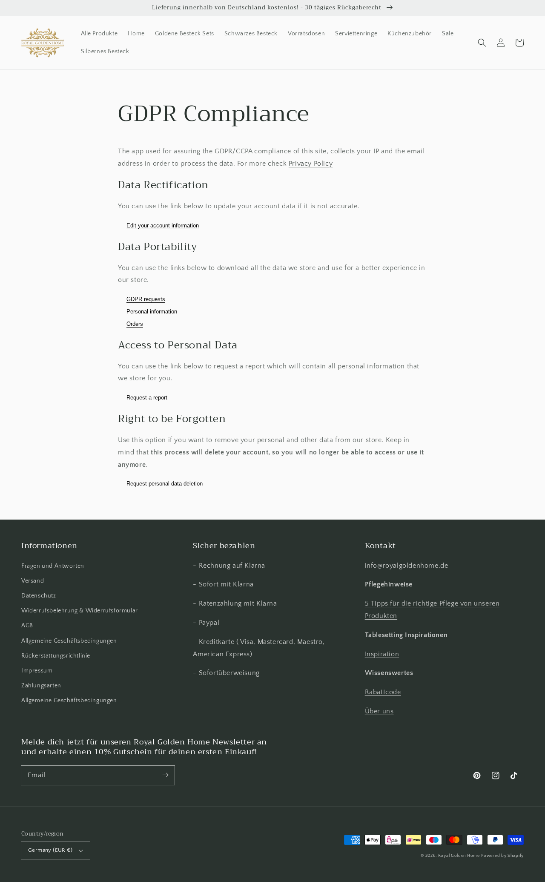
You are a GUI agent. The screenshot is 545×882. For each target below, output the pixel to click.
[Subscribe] (165, 775)
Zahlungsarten (41, 685)
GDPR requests (145, 299)
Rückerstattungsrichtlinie (55, 655)
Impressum (36, 670)
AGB (27, 625)
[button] (482, 42)
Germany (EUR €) (50, 850)
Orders (134, 324)
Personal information (151, 311)
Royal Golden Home (459, 855)
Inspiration (382, 654)
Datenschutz (38, 595)
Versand (32, 580)
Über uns (379, 711)
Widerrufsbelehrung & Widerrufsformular (79, 610)
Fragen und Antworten (52, 566)
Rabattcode (383, 692)
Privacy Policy (311, 163)
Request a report (146, 397)
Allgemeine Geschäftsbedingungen (69, 641)
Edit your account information (162, 225)
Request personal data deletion (164, 483)
